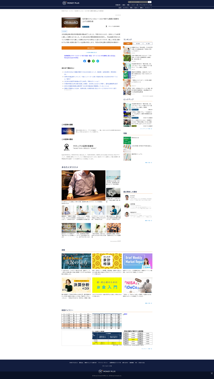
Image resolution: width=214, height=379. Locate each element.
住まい (136, 7)
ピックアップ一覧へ (145, 128)
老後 (131, 7)
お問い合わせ (125, 362)
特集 (128, 5)
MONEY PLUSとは (74, 362)
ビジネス (125, 7)
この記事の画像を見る (91, 52)
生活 (120, 7)
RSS (136, 362)
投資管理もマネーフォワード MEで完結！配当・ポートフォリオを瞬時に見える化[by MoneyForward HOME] (89, 57)
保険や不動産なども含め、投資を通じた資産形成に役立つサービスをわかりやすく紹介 (90, 88)
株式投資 (64, 31)
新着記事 (118, 5)
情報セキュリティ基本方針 (91, 362)
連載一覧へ (148, 303)
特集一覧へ (148, 162)
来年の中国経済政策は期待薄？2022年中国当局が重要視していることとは (86, 86)
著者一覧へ (148, 220)
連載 (123, 5)
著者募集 (132, 362)
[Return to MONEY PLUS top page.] (71, 3)
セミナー (134, 5)
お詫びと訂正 (142, 362)
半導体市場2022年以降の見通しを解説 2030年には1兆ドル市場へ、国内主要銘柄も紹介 (91, 84)
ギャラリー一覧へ (146, 348)
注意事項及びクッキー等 (115, 362)
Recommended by (113, 241)
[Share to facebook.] (84, 61)
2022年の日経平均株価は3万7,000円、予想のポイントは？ (82, 81)
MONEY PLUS (65, 11)
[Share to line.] (93, 61)
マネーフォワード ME (107, 366)
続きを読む (91, 48)
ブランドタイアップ (145, 5)
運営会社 (81, 362)
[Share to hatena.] (97, 61)
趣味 (141, 7)
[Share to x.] (89, 61)
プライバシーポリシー (103, 362)
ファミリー (148, 7)
